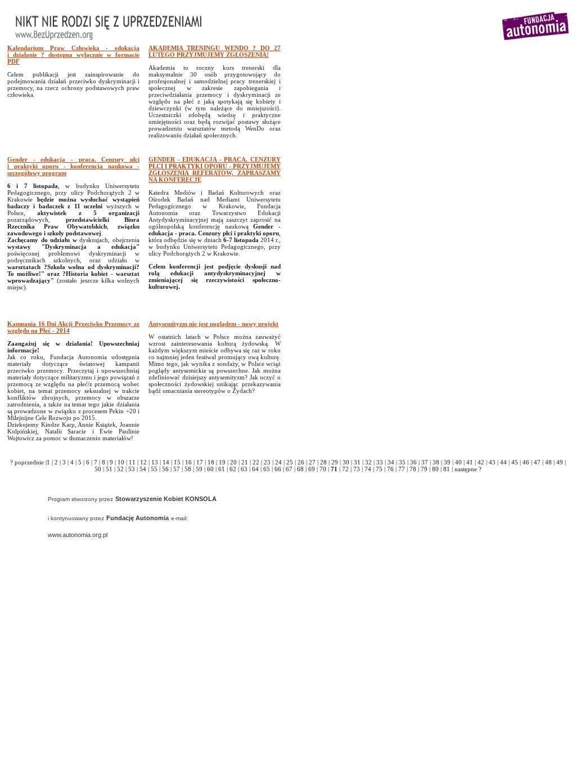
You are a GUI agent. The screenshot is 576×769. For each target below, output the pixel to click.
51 (109, 469)
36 (413, 462)
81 (446, 469)
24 (278, 462)
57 (176, 469)
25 (289, 462)
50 (97, 469)
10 (121, 462)
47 (537, 462)
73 (356, 469)
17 (199, 462)
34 (391, 462)
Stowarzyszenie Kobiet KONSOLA (166, 498)
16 (188, 462)
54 (143, 469)
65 (266, 469)
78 (413, 469)
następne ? (468, 469)
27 (312, 462)
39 (447, 462)
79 (424, 469)
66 (277, 469)
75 (379, 469)
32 (368, 462)
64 (255, 469)
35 (402, 462)
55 (154, 469)
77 (401, 469)
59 (199, 469)
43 (492, 462)
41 (469, 462)
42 (481, 462)
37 (424, 462)
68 (300, 469)
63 (244, 469)
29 (334, 462)
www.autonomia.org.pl (77, 534)
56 (165, 469)
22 (256, 462)
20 (233, 462)
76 (390, 469)
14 (166, 462)
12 (143, 462)
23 (267, 462)
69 (311, 469)
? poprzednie (27, 462)
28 (323, 462)
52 (120, 469)
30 (346, 462)
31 (357, 462)
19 (222, 462)
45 (514, 462)
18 (211, 462)
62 (233, 469)
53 (131, 469)
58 (187, 469)
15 (177, 462)
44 (503, 462)
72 (345, 469)
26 (301, 462)
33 (379, 462)
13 (154, 462)
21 (244, 462)
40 (458, 462)
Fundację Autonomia (137, 518)
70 (323, 469)
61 (221, 469)
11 (132, 462)
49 (559, 462)
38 (436, 462)
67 (289, 469)
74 (367, 469)
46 (526, 462)
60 (210, 469)
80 (435, 469)
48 (548, 462)
